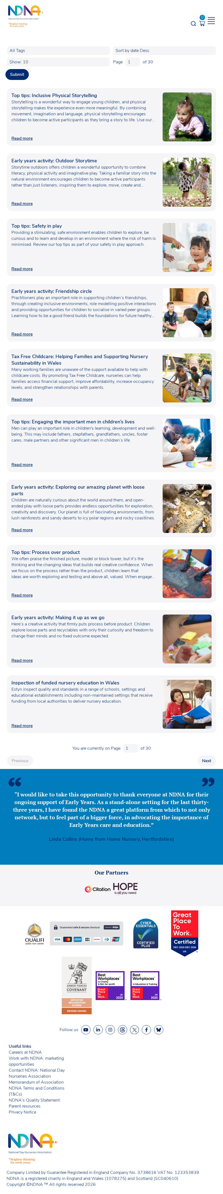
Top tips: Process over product (45, 552)
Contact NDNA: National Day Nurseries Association (37, 1073)
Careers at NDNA (25, 1052)
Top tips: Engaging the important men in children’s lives (73, 421)
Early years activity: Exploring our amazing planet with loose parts (78, 490)
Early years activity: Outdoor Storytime (54, 160)
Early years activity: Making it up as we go (57, 617)
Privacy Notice (22, 1112)
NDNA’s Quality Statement (34, 1100)
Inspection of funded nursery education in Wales (66, 683)
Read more (22, 138)
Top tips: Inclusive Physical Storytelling (54, 95)
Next (206, 761)
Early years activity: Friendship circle (51, 291)
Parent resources (25, 1106)
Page (118, 62)
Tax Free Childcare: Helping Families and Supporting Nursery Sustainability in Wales (79, 359)
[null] (122, 1030)
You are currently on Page (96, 748)
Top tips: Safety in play (36, 226)
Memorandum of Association (36, 1082)
